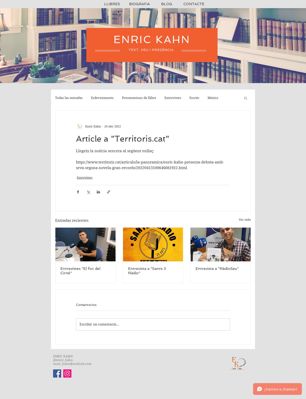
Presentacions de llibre (139, 98)
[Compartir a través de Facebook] (78, 192)
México (213, 98)
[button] (246, 98)
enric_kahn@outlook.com (72, 364)
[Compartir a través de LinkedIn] (98, 192)
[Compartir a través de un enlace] (109, 192)
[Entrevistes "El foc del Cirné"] (85, 244)
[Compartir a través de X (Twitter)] (88, 192)
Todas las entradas (69, 98)
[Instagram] (67, 373)
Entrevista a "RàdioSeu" (217, 268)
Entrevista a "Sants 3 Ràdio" (147, 270)
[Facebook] (57, 373)
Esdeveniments (102, 98)
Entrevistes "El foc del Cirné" (80, 270)
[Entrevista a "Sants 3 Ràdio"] (153, 244)
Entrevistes (172, 98)
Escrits (194, 98)
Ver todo (245, 220)
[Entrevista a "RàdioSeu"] (220, 244)
